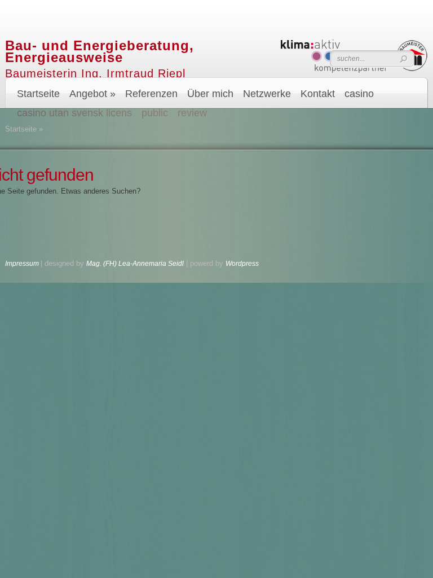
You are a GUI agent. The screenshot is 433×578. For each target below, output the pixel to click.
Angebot (92, 93)
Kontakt (318, 93)
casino (359, 93)
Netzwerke (267, 93)
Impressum (23, 264)
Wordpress (242, 264)
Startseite (38, 93)
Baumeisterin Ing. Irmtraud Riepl (95, 73)
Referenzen (151, 93)
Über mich (210, 93)
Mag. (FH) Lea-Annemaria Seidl (135, 264)
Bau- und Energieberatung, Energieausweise (99, 51)
